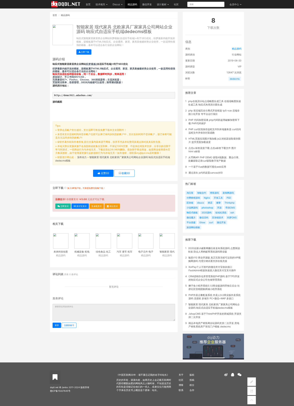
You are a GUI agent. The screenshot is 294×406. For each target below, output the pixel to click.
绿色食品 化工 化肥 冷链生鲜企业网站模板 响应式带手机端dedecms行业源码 (103, 252)
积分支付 (113, 206)
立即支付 (64, 206)
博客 (181, 385)
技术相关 (101, 4)
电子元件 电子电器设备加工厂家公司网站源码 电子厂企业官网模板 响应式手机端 (145, 252)
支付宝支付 (81, 206)
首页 (88, 4)
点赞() (104, 173)
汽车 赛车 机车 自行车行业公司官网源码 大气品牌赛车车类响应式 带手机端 (124, 252)
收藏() (125, 173)
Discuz (117, 4)
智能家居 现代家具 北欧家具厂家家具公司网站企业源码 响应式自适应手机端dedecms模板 (167, 252)
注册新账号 (69, 325)
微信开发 (147, 4)
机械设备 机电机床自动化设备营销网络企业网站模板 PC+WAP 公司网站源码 (81, 252)
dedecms (235, 78)
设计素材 (162, 4)
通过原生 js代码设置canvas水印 (206, 172)
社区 (176, 4)
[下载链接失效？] (65, 188)
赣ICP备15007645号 (60, 391)
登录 (57, 325)
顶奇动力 (82, 157)
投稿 (192, 379)
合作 (192, 390)
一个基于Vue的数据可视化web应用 (207, 166)
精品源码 (132, 4)
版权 (192, 374)
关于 (181, 374)
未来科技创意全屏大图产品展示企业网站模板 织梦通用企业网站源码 (60, 252)
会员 (234, 4)
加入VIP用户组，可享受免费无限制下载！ (86, 188)
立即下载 (84, 52)
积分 (192, 385)
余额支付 (97, 206)
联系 (181, 390)
